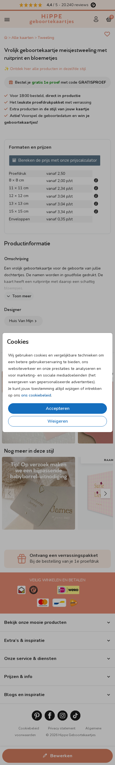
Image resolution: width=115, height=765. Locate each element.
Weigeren (57, 421)
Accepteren (58, 408)
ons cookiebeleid (36, 395)
